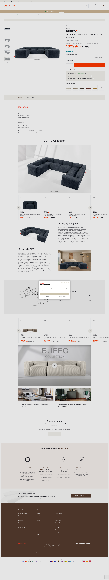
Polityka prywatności (65, 282)
